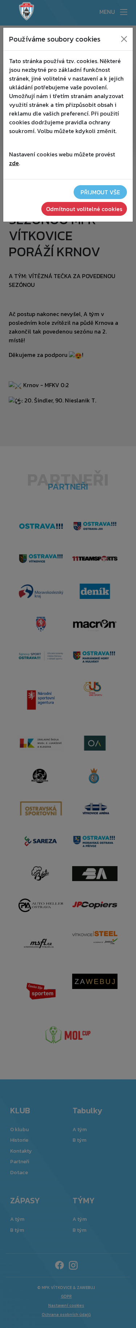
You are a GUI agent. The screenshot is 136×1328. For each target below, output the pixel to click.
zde (14, 163)
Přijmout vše (100, 192)
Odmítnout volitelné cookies (84, 209)
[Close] (124, 39)
